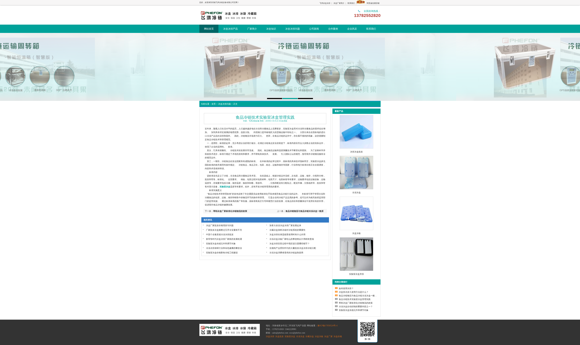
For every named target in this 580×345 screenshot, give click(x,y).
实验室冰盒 (290, 336)
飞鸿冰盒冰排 (324, 3)
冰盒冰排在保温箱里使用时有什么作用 (287, 234)
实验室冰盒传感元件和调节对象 (221, 243)
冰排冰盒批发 (356, 152)
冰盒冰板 (356, 233)
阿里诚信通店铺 (373, 3)
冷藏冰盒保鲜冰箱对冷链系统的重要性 (287, 230)
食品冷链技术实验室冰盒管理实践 (355, 299)
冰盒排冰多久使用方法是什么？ (353, 292)
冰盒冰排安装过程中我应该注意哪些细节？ (289, 243)
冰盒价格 (338, 336)
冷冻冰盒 (356, 192)
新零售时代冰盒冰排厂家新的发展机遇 (224, 239)
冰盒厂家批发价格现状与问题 (220, 225)
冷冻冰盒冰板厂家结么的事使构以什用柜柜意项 (291, 239)
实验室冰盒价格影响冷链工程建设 (222, 253)
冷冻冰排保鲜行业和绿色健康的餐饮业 (224, 248)
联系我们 (351, 3)
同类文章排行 (341, 282)
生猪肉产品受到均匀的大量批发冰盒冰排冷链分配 (292, 248)
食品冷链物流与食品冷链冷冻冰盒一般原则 (359, 296)
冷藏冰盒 (309, 336)
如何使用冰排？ (346, 288)
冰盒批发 (279, 336)
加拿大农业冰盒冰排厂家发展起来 (285, 225)
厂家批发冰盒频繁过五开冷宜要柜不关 (224, 230)
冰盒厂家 (328, 336)
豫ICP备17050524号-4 (327, 325)
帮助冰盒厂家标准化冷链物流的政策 (230, 211)
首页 (213, 104)
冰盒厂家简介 (339, 3)
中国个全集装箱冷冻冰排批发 (220, 234)
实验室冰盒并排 (356, 274)
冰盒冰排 (270, 336)
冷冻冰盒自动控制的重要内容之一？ (356, 306)
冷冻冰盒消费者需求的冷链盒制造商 (286, 253)
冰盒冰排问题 (224, 104)
